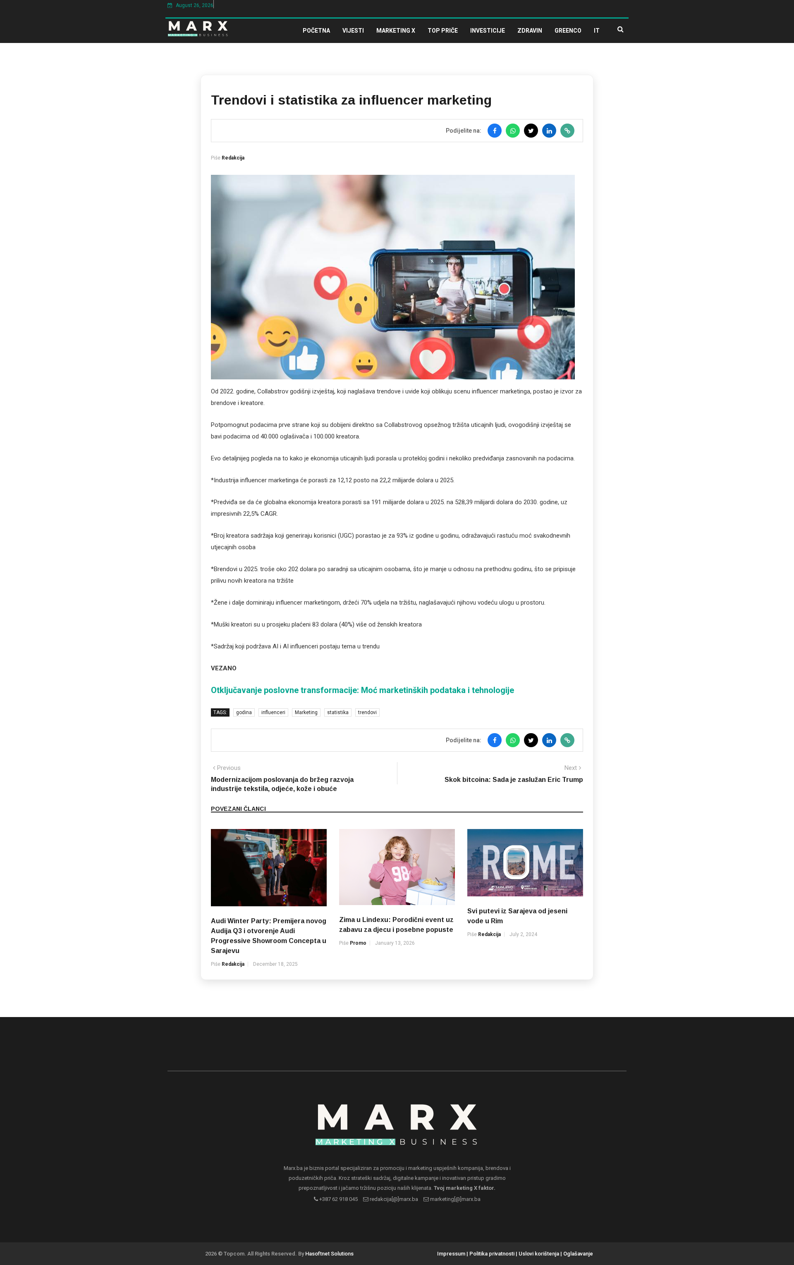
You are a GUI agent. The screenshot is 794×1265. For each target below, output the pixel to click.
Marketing (306, 712)
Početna (316, 30)
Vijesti (353, 30)
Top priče (443, 30)
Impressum (451, 1254)
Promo (358, 943)
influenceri (273, 712)
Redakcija (233, 158)
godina (244, 712)
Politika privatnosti (491, 1254)
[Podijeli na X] (531, 131)
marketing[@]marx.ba (455, 1199)
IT (597, 30)
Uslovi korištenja (539, 1254)
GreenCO (568, 30)
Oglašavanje (578, 1254)
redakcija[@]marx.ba (393, 1199)
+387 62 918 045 (338, 1199)
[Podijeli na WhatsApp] (513, 131)
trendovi (367, 712)
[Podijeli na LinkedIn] (549, 131)
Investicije (487, 30)
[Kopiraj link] (567, 131)
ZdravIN (529, 30)
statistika (338, 712)
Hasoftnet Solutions (329, 1254)
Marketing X (395, 30)
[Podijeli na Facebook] (495, 131)
